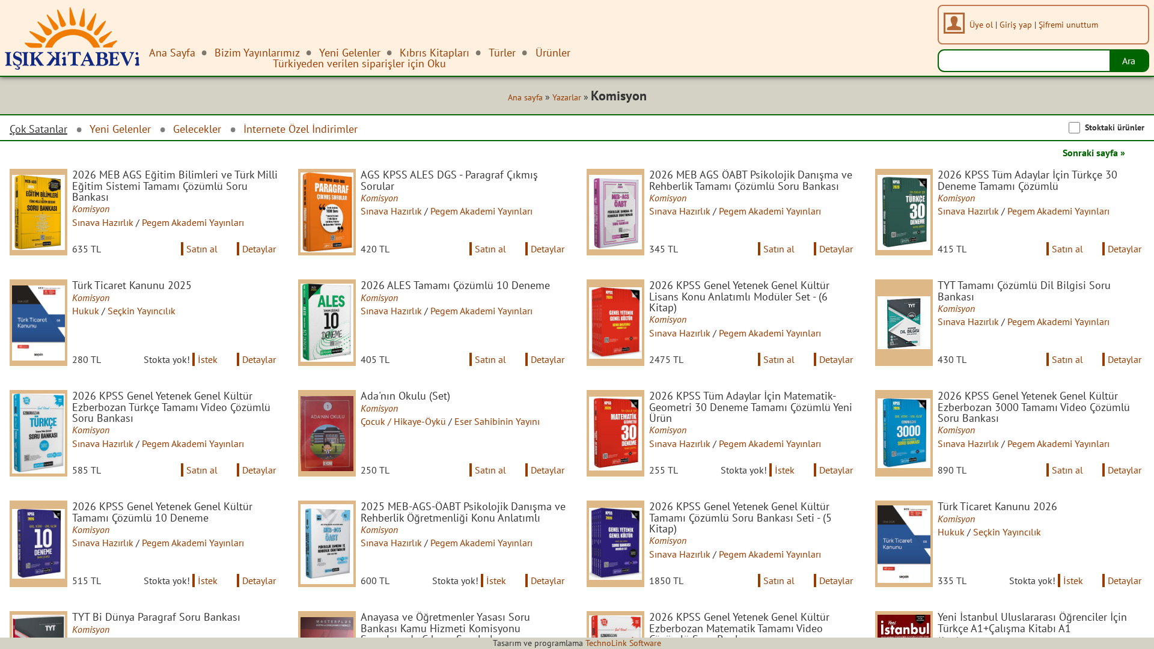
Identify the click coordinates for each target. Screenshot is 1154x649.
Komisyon (90, 209)
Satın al (202, 249)
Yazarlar (566, 97)
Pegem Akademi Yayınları (193, 222)
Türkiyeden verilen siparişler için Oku (359, 63)
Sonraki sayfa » (1094, 153)
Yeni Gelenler (120, 129)
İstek (208, 359)
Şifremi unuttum (1068, 24)
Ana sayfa (525, 97)
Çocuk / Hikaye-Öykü (403, 421)
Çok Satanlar (38, 129)
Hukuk (85, 311)
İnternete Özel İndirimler (300, 129)
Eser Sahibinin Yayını (497, 421)
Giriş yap (1016, 24)
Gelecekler (197, 129)
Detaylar (259, 249)
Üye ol (981, 24)
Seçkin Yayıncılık (142, 311)
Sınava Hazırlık (102, 222)
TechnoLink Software (623, 643)
